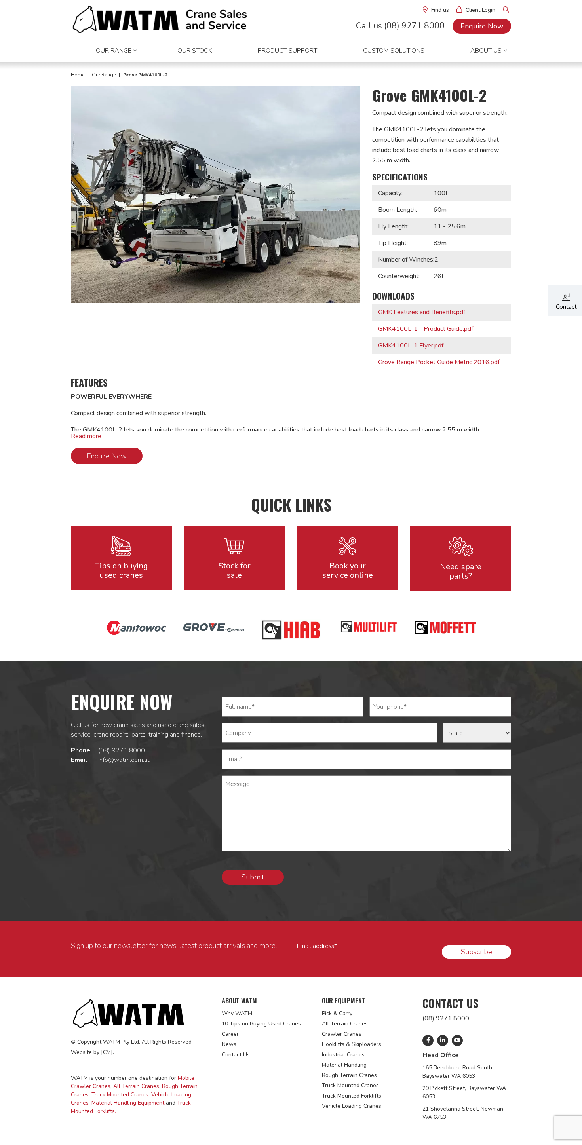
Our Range (104, 75)
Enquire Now (481, 26)
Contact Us (236, 1054)
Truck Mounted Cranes (350, 1085)
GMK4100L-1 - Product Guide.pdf (425, 329)
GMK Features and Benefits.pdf (421, 312)
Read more (86, 436)
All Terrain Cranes (345, 1023)
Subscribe (476, 952)
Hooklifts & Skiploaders (351, 1044)
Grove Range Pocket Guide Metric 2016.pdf (439, 362)
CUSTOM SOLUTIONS (393, 50)
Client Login (479, 10)
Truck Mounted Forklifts (351, 1095)
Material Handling (344, 1065)
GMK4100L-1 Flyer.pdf (410, 345)
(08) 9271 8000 (121, 750)
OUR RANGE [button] (113, 50)
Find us (439, 10)
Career (230, 1034)
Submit (253, 877)
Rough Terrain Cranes (349, 1075)
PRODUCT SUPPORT (287, 50)
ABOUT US (486, 50)
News (229, 1044)
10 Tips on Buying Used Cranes (261, 1023)
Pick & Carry (337, 1013)
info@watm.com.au (124, 760)
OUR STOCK (194, 50)
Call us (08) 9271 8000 (401, 25)
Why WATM (237, 1013)
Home (78, 75)
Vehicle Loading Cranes (351, 1106)
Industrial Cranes (343, 1054)
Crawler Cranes (341, 1034)
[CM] (107, 1052)
